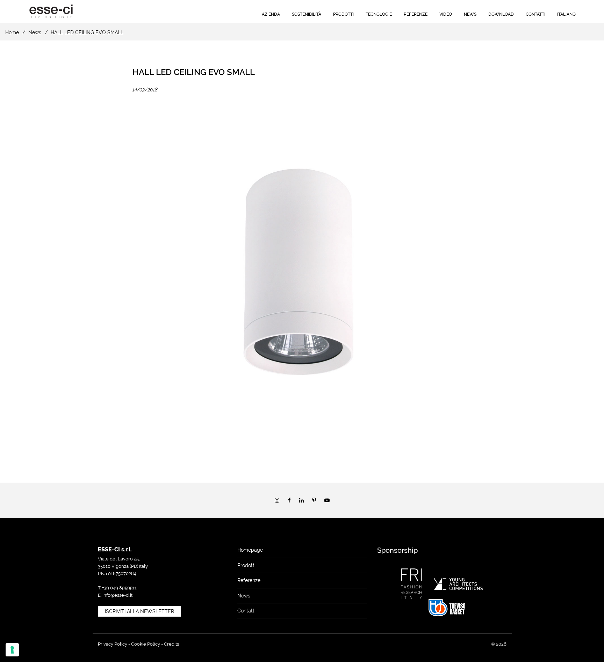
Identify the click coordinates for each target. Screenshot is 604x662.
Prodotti (343, 14)
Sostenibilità (306, 14)
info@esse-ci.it (117, 595)
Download (501, 14)
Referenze (415, 14)
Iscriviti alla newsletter (139, 611)
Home (12, 32)
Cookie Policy (145, 644)
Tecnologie (379, 14)
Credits (171, 644)
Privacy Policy (112, 644)
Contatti (535, 14)
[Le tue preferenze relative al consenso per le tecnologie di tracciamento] (12, 649)
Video (445, 14)
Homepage (250, 550)
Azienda (271, 14)
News (470, 14)
